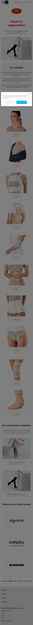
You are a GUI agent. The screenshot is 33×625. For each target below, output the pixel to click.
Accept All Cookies (22, 102)
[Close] (30, 93)
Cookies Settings (10, 102)
